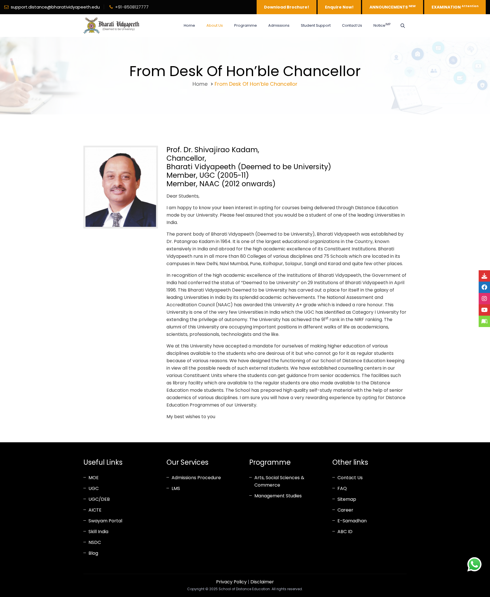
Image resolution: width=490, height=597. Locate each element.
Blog (93, 553)
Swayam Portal (105, 521)
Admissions (279, 25)
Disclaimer (262, 582)
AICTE (95, 510)
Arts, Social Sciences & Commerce (279, 481)
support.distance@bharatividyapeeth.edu (55, 7)
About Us (214, 25)
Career (345, 510)
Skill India (98, 531)
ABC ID (344, 531)
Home (189, 25)
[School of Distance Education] (111, 25)
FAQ (342, 488)
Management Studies (278, 496)
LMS (176, 488)
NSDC (94, 542)
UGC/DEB (99, 499)
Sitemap (346, 499)
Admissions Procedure (196, 477)
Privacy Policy (231, 582)
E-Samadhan (352, 521)
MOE (93, 477)
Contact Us (352, 25)
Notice (381, 25)
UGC (93, 488)
